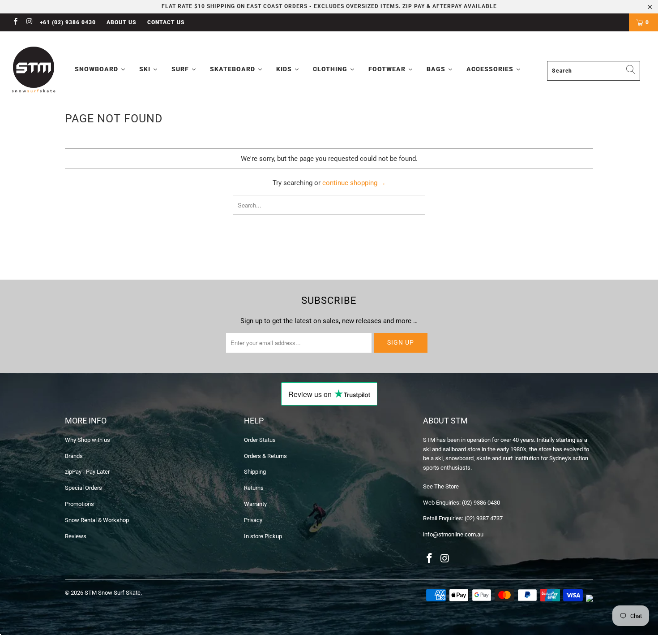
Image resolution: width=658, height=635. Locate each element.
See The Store (441, 486)
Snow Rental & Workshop (97, 520)
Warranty (255, 504)
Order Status (260, 439)
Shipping (255, 471)
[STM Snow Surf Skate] (34, 70)
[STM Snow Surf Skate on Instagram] (29, 22)
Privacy (253, 520)
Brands (74, 456)
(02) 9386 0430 (481, 502)
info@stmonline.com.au (453, 534)
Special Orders (83, 487)
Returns (254, 487)
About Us (122, 22)
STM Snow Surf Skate (113, 592)
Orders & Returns (265, 456)
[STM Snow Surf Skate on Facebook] (15, 22)
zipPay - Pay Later (87, 471)
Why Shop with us (87, 439)
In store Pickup (263, 536)
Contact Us (166, 22)
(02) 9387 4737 (484, 518)
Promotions (79, 504)
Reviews (75, 536)
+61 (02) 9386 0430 (68, 22)
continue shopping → (354, 183)
